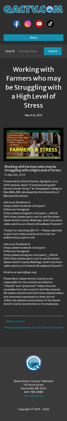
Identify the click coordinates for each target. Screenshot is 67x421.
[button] (53, 51)
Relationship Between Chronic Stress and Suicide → (33, 329)
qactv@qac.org (33, 395)
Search (10, 51)
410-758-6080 (33, 392)
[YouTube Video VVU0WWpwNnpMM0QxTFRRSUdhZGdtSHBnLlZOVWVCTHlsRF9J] (33, 144)
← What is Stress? (14, 321)
